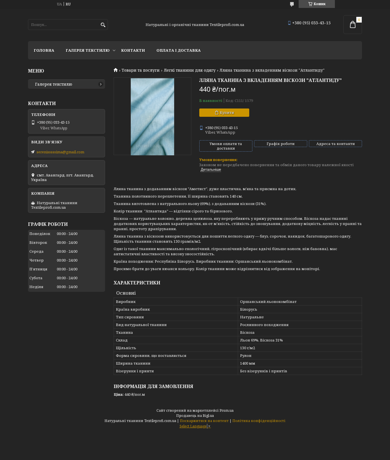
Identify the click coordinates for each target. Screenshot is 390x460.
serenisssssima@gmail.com (60, 152)
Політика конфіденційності (259, 420)
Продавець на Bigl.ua (195, 415)
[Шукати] (103, 25)
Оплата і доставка (178, 50)
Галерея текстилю (88, 50)
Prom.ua (227, 410)
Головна (44, 50)
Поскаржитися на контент (204, 420)
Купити (227, 112)
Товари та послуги (141, 70)
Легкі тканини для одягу (190, 70)
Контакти (133, 50)
